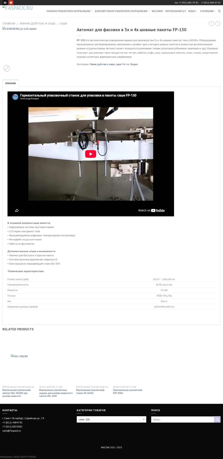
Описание (10, 83)
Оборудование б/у (175, 11)
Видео (134, 64)
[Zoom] (7, 68)
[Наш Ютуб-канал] (10, 2)
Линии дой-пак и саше (37, 23)
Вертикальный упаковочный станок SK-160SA (90, 391)
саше (63, 23)
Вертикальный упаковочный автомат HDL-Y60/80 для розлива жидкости (16, 392)
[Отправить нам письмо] (5, 2)
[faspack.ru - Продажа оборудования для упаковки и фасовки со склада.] (18, 11)
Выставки (157, 11)
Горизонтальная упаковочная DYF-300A (127, 391)
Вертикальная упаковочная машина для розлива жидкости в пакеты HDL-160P (55, 392)
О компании (207, 11)
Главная (8, 23)
